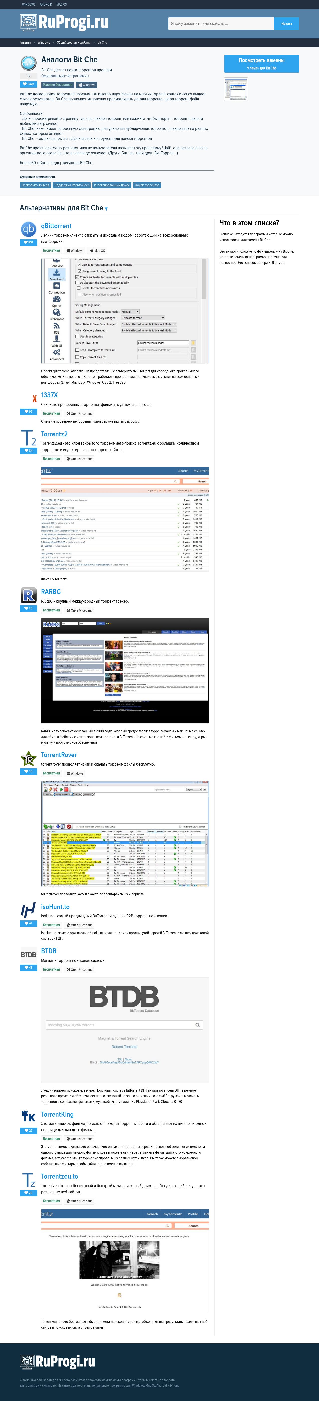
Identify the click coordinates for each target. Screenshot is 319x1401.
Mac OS (61, 5)
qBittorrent (56, 226)
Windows (29, 5)
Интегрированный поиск (112, 185)
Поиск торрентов (147, 185)
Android (46, 5)
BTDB (49, 951)
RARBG (51, 592)
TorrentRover (59, 755)
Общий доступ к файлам (74, 42)
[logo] (64, 24)
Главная (25, 42)
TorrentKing (57, 1114)
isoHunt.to (55, 907)
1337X (49, 395)
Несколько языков (35, 185)
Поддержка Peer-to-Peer (71, 185)
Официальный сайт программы (65, 76)
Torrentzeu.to (59, 1176)
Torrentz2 (54, 434)
